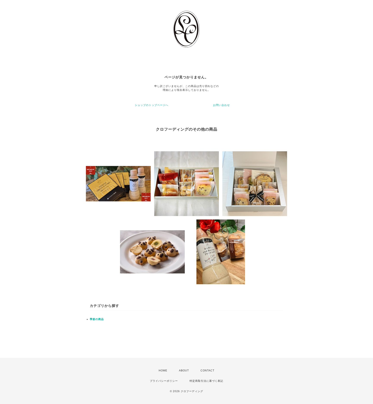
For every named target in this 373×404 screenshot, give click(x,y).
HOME (163, 370)
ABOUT (184, 370)
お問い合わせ (221, 105)
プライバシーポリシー (164, 380)
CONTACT (207, 370)
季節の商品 (97, 319)
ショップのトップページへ (151, 105)
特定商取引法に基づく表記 (206, 380)
